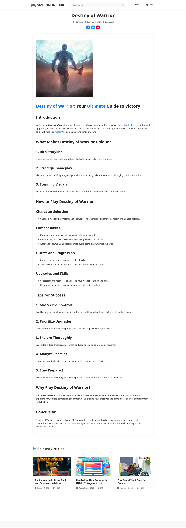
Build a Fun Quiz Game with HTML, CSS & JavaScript (91, 481)
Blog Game (148, 5)
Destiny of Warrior (55, 106)
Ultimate (96, 106)
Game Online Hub (47, 5)
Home (137, 5)
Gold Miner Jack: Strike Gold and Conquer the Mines (50, 481)
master (58, 131)
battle (127, 125)
